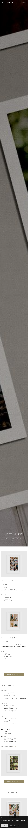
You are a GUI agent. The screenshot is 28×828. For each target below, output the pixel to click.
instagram (14, 604)
